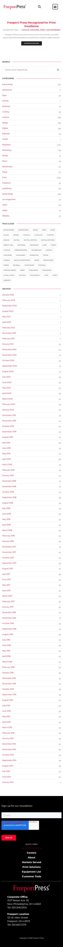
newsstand (48, 260)
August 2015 (7, 700)
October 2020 (8, 360)
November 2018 (9, 486)
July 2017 (6, 574)
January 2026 (8, 295)
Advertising (7, 84)
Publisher (6, 183)
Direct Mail (8, 245)
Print (42, 30)
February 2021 (8, 338)
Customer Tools (31, 876)
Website (5, 216)
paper (6, 265)
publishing (6, 188)
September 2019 (9, 431)
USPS (4, 205)
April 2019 (6, 459)
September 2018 (9, 497)
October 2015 (8, 689)
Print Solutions (31, 867)
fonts (53, 245)
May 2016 (6, 651)
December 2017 (9, 547)
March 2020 (7, 399)
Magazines (20, 255)
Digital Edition (30, 240)
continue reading (31, 43)
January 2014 (8, 782)
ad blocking (9, 230)
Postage (42, 265)
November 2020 (9, 355)
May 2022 (6, 316)
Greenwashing (20, 250)
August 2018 (7, 503)
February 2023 (8, 300)
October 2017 (8, 557)
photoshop (29, 265)
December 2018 (9, 481)
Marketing (6, 150)
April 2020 (6, 393)
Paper (4, 172)
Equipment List (31, 871)
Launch (49, 250)
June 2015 (6, 711)
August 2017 (7, 568)
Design (6, 240)
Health (5, 139)
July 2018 (6, 508)
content (5, 117)
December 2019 (9, 415)
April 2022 (6, 322)
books (6, 235)
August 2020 (7, 371)
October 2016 (8, 623)
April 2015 (6, 722)
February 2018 (8, 536)
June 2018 (6, 514)
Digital (5, 128)
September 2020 (9, 366)
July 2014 (6, 771)
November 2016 (9, 618)
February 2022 (8, 327)
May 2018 (6, 519)
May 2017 (6, 585)
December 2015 (9, 678)
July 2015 (6, 705)
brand (16, 235)
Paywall (16, 265)
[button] (39, 6)
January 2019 (7, 475)
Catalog (25, 30)
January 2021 (7, 344)
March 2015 (7, 727)
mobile (7, 260)
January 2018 (8, 541)
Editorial (6, 133)
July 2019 (6, 442)
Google (7, 250)
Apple (35, 230)
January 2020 (8, 410)
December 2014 (9, 744)
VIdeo (4, 210)
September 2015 (9, 694)
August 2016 (7, 634)
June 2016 (6, 645)
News (4, 161)
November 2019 (9, 421)
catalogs (38, 235)
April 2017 (6, 590)
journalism (36, 250)
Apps (4, 95)
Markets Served (31, 862)
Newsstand (7, 166)
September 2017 (9, 563)
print (22, 270)
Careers (31, 852)
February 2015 (8, 733)
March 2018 (7, 530)
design (5, 123)
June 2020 (6, 382)
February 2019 (8, 470)
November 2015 (9, 683)
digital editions (48, 240)
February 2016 (8, 667)
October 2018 (8, 492)
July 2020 (6, 377)
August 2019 (7, 437)
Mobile (5, 155)
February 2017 (8, 601)
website (7, 280)
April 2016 (6, 656)
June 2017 (6, 579)
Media (45, 255)
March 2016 (7, 662)
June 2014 (6, 777)
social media (9, 275)
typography (35, 275)
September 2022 (9, 306)
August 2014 (7, 766)
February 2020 (8, 404)
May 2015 (6, 716)
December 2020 (9, 349)
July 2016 (6, 640)
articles (5, 101)
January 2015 (7, 738)
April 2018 (6, 525)
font (45, 245)
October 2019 (8, 426)
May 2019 (6, 453)
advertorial (7, 90)
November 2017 (9, 552)
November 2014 (9, 749)
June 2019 (6, 448)
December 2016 (9, 612)
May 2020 (6, 388)
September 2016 (9, 629)
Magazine (34, 30)
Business (6, 106)
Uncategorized (53, 30)
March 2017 (7, 596)
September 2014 (9, 760)
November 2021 (9, 333)
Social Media (7, 194)
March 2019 (7, 464)
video (54, 275)
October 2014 (8, 755)
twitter (22, 275)
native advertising (22, 260)
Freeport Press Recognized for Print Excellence (31, 24)
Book (52, 230)
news (36, 260)
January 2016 (7, 673)
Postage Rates (10, 270)
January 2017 (7, 607)
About (31, 857)
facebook (34, 245)
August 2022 (7, 311)
